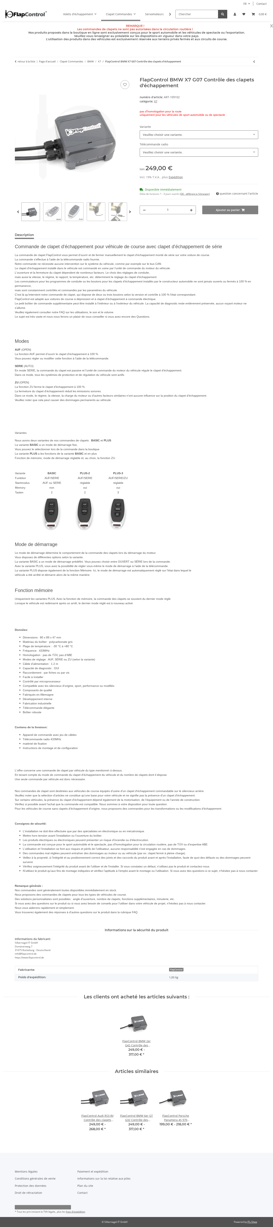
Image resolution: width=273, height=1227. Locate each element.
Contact (261, 4)
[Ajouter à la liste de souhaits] (125, 84)
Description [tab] (24, 235)
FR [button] (245, 4)
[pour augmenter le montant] (191, 210)
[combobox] (199, 134)
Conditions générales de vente (35, 1178)
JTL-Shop (252, 1222)
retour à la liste (26, 61)
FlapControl (176, 969)
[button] (234, 14)
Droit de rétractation (28, 1193)
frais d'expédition (75, 1211)
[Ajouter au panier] (18, 75)
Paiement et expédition (92, 1171)
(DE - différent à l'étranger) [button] (195, 194)
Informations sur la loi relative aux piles (104, 1178)
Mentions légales (26, 1171)
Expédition (176, 177)
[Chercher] (222, 14)
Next (130, 211)
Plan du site (85, 1186)
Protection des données (30, 1186)
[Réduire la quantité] (144, 210)
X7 (155, 101)
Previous (18, 211)
